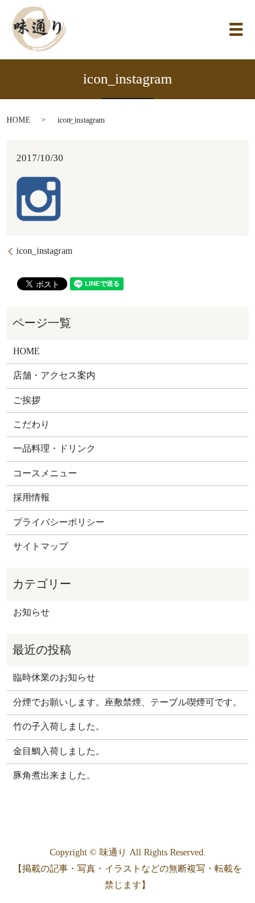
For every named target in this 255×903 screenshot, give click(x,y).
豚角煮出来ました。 (54, 775)
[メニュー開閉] (236, 29)
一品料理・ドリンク (54, 448)
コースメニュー (45, 473)
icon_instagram (44, 251)
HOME (18, 120)
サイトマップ (40, 546)
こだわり (31, 424)
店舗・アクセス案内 (54, 375)
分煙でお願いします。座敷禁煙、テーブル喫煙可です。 (127, 702)
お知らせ (31, 612)
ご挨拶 (27, 400)
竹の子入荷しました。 (59, 726)
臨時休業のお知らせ (54, 677)
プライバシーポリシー (59, 522)
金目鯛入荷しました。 (59, 751)
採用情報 (31, 497)
